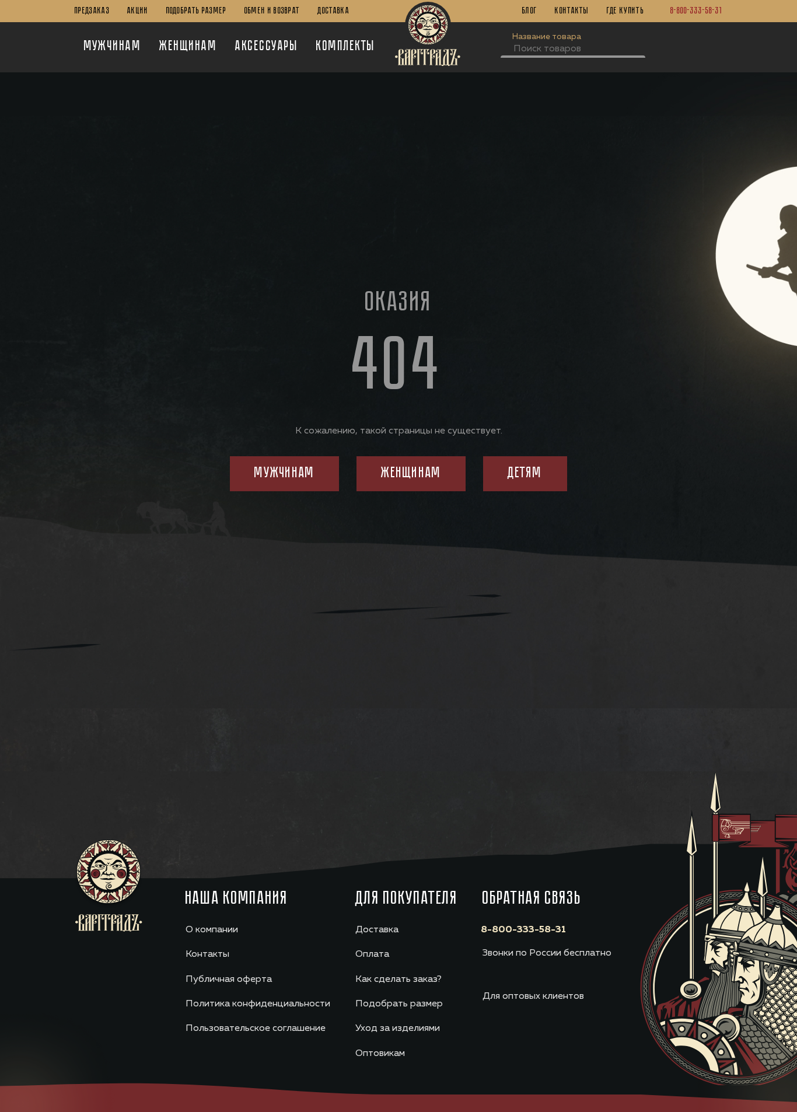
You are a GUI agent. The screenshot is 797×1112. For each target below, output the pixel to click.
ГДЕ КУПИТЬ (625, 11)
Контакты (572, 11)
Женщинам (188, 47)
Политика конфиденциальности (258, 1004)
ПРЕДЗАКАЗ (92, 11)
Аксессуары (266, 47)
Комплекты (345, 47)
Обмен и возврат (272, 11)
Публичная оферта (229, 979)
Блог (529, 11)
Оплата (372, 954)
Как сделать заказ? (398, 979)
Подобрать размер (196, 11)
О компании (212, 930)
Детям (525, 473)
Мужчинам (113, 47)
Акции (138, 11)
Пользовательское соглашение (256, 1028)
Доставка (333, 11)
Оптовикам (380, 1053)
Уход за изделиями (397, 1028)
